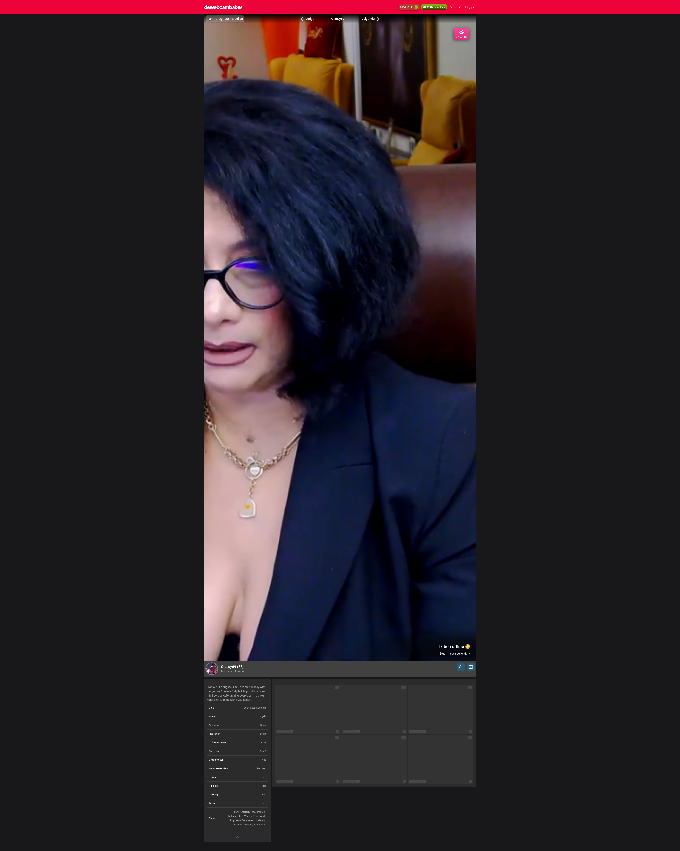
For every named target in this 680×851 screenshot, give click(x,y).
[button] (455, 7)
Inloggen (470, 7)
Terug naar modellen (228, 19)
